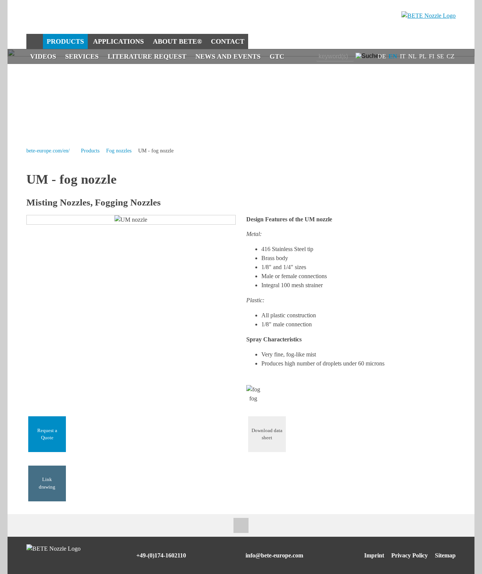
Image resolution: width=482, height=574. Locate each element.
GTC (277, 56)
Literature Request (147, 56)
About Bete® (177, 41)
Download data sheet (267, 434)
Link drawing (47, 483)
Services (82, 56)
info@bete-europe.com (274, 555)
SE (440, 56)
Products (65, 41)
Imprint (374, 555)
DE (382, 56)
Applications (118, 41)
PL (422, 56)
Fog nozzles (118, 151)
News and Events (228, 56)
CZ (451, 56)
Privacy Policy (409, 555)
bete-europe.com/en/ (48, 151)
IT (403, 56)
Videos (43, 56)
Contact (227, 41)
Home (34, 41)
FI (431, 56)
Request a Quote (47, 434)
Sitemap (445, 555)
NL (412, 56)
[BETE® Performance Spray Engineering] (428, 15)
